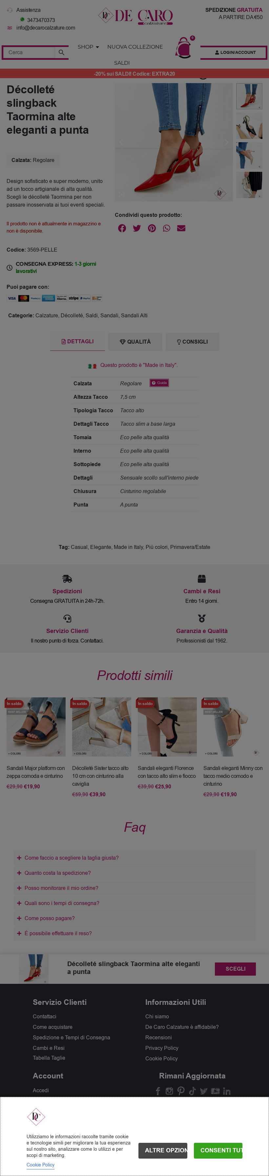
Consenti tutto (221, 1150)
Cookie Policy (40, 1165)
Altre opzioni (166, 1150)
